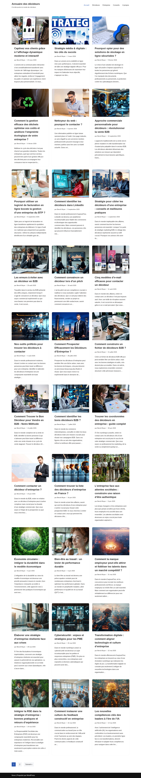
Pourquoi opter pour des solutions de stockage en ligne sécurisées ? (109, 52)
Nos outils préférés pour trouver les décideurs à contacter (28, 348)
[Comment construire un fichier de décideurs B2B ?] (110, 326)
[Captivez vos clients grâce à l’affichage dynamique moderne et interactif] (30, 30)
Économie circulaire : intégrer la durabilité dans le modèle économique (29, 563)
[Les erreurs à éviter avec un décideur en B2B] (30, 260)
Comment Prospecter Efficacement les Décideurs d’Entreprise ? (70, 348)
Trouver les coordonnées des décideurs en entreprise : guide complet (110, 420)
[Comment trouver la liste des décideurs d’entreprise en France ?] (70, 468)
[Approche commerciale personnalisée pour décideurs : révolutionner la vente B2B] (110, 103)
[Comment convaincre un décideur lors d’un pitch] (70, 260)
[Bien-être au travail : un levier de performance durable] (70, 541)
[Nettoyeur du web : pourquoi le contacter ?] (70, 103)
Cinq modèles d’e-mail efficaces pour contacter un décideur (109, 281)
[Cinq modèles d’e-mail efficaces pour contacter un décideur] (110, 260)
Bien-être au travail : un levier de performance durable (68, 563)
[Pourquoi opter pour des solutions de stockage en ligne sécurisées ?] (110, 30)
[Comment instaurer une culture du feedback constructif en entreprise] (70, 693)
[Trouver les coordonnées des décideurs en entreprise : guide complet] (110, 399)
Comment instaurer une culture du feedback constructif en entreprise (69, 715)
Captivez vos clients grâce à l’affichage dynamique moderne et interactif (29, 52)
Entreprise (106, 5)
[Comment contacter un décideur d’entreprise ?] (30, 468)
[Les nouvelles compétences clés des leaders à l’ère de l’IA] (110, 693)
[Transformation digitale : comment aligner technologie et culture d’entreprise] (110, 617)
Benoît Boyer (21, 60)
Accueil (86, 5)
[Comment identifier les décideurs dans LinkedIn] (70, 184)
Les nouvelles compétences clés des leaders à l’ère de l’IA (108, 715)
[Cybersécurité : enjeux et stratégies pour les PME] (70, 617)
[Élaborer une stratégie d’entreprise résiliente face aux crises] (30, 617)
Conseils (116, 5)
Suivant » (28, 764)
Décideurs (96, 5)
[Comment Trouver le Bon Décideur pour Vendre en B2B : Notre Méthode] (30, 399)
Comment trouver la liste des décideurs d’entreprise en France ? (70, 489)
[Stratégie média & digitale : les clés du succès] (70, 30)
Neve (14, 775)
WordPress (31, 775)
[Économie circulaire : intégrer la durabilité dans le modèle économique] (30, 541)
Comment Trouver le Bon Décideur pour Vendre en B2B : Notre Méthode (29, 420)
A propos (125, 5)
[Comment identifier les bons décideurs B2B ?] (70, 399)
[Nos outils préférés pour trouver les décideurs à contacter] (30, 326)
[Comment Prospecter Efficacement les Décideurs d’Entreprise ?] (70, 326)
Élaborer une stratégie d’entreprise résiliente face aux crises (30, 639)
